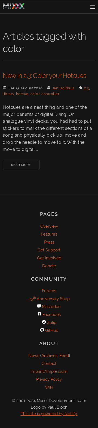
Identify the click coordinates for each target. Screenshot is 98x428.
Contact (49, 363)
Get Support (49, 250)
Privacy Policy (49, 379)
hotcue (22, 94)
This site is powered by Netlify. (49, 413)
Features (49, 234)
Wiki (49, 387)
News (33, 355)
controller (50, 94)
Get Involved (49, 258)
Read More (21, 165)
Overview (49, 226)
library (8, 94)
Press (49, 242)
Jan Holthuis (63, 88)
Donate (49, 265)
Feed (64, 355)
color (35, 94)
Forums (49, 290)
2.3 (86, 88)
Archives (49, 355)
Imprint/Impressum (49, 371)
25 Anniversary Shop (49, 298)
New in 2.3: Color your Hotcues (44, 76)
